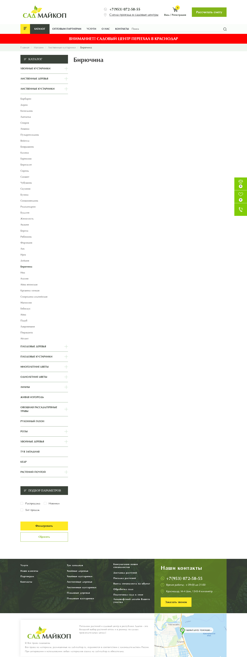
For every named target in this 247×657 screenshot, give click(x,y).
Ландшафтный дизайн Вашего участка (131, 600)
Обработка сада (123, 589)
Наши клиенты (29, 571)
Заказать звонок (176, 602)
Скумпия (25, 188)
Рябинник (26, 236)
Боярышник (27, 146)
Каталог (39, 28)
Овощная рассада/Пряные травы (38, 409)
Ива (22, 272)
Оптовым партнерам (66, 28)
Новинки (54, 503)
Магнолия (26, 302)
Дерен (24, 104)
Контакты (122, 28)
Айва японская (28, 284)
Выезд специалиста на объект (131, 583)
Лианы (25, 387)
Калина (24, 152)
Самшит (24, 176)
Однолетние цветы (33, 376)
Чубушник (26, 182)
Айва (23, 314)
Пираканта (26, 332)
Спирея (24, 122)
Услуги (91, 28)
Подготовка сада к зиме (128, 594)
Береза (24, 230)
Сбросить (44, 536)
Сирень (24, 170)
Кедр (23, 461)
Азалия (24, 278)
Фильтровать (44, 526)
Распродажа (32, 503)
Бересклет (26, 164)
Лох (22, 248)
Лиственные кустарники (37, 88)
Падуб (23, 320)
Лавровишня (27, 326)
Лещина (24, 128)
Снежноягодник (29, 200)
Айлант (24, 338)
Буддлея (24, 212)
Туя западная (30, 451)
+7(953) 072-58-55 (124, 9)
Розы (24, 431)
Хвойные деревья (32, 441)
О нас (106, 28)
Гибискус (25, 308)
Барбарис (25, 98)
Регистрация (179, 14)
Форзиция (26, 242)
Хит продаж (32, 510)
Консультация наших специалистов (125, 565)
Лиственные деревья (34, 78)
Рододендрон (28, 206)
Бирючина (26, 266)
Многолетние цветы (34, 366)
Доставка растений (125, 572)
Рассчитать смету (209, 12)
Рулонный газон (32, 421)
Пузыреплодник (29, 134)
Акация (24, 224)
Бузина (24, 194)
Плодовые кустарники (36, 356)
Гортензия (25, 158)
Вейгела (24, 140)
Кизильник (26, 110)
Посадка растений (124, 578)
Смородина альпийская (33, 296)
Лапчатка (25, 116)
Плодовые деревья (33, 346)
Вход (166, 14)
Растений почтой (33, 472)
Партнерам (27, 576)
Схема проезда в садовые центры (133, 15)
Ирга (23, 254)
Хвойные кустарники (35, 68)
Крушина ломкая (29, 290)
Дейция (24, 260)
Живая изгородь (32, 397)
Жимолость (27, 218)
